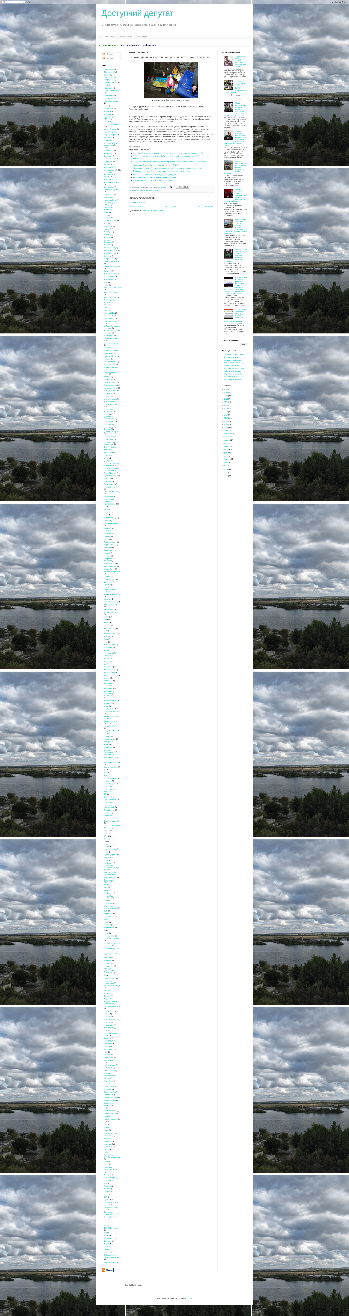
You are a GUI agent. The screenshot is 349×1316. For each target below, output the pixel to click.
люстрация (108, 647)
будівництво (108, 226)
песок (106, 901)
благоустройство (110, 200)
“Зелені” (107, 75)
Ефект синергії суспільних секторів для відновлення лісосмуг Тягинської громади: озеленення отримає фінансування (235, 226)
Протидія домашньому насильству (109, 971)
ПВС (105, 888)
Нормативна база (110, 767)
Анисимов (107, 137)
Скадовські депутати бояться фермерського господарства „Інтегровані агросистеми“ (168, 168)
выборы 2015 (109, 316)
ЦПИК (106, 1236)
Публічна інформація (112, 986)
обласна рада (109, 784)
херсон (106, 1200)
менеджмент (108, 661)
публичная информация (109, 982)
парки (106, 860)
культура (107, 636)
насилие (107, 736)
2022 (226, 399)
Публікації (109, 54)
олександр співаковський (109, 806)
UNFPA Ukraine (109, 1263)
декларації (108, 396)
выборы (107, 310)
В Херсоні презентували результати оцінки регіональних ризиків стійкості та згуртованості (235, 109)
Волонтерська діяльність (109, 301)
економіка (107, 481)
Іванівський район (110, 550)
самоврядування (110, 1041)
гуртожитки (108, 394)
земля (106, 539)
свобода (107, 1046)
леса (105, 642)
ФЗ (105, 1183)
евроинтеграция (139, 190)
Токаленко (108, 1136)
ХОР (105, 1225)
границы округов (110, 382)
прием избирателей (111, 953)
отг (105, 842)
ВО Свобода (108, 279)
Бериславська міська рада (234, 368)
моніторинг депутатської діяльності (109, 693)
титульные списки (111, 1133)
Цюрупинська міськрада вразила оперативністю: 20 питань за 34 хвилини (241, 62)
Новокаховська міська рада (234, 363)
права (106, 933)
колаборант (108, 582)
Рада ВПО (108, 999)
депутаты (107, 424)
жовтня (226, 437)
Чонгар (106, 1244)
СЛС (105, 1084)
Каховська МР (109, 579)
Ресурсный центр (110, 1019)
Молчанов (107, 681)
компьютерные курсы (112, 594)
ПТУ (105, 976)
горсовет (107, 377)
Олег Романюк (109, 802)
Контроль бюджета (111, 612)
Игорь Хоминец (109, 545)
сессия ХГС (108, 1068)
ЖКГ (105, 512)
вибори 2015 (108, 259)
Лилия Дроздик (109, 645)
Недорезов (108, 747)
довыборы (108, 455)
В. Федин (107, 235)
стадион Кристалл (111, 1119)
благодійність (109, 195)
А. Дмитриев (108, 109)
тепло (106, 1130)
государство (108, 380)
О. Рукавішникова (110, 778)
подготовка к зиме (111, 917)
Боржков (107, 218)
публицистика (109, 978)
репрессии (108, 1017)
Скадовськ (108, 1081)
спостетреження (110, 1111)
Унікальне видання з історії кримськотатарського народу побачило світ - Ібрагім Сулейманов (235, 195)
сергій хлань (108, 1058)
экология (107, 1252)
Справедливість (110, 1113)
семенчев (107, 1055)
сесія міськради (110, 1065)
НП (105, 770)
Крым (106, 631)
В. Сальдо (107, 232)
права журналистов (111, 939)
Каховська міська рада (232, 360)
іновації (106, 553)
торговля (107, 1138)
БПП (105, 223)
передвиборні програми (109, 897)
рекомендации (109, 1011)
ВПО (105, 305)
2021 (226, 402)
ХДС (105, 1197)
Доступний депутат (138, 13)
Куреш (106, 639)
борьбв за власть (110, 221)
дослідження (109, 461)
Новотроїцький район (112, 762)
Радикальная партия (112, 1006)
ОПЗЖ (106, 818)
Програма (107, 960)
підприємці (108, 903)
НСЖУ (106, 775)
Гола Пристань (109, 364)
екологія (107, 479)
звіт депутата (109, 534)
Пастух (106, 885)
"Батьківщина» (109, 69)
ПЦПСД (107, 993)
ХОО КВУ (107, 1222)
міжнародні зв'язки (111, 675)
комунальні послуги (111, 605)
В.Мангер (107, 237)
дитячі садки (108, 439)
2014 (226, 424)
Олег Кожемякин (110, 800)
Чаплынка (107, 1241)
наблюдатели (109, 709)
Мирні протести (110, 672)
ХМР (105, 1220)
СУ (105, 1122)
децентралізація (110, 437)
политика (107, 925)
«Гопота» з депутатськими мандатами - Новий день (154, 177)
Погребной (108, 914)
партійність (108, 863)
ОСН (105, 836)
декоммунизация (110, 399)
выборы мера (109, 319)
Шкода (106, 1249)
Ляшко (106, 650)
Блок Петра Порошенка (108, 209)
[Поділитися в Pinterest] (187, 187)
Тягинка (106, 1152)
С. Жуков (107, 1031)
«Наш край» (108, 88)
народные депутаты (111, 726)
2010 (226, 476)
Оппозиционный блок (112, 821)
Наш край (107, 742)
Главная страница (107, 36)
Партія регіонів (109, 877)
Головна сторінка (170, 207)
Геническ (107, 348)
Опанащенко (109, 815)
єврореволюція (109, 504)
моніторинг (108, 688)
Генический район (111, 351)
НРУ (105, 773)
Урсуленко (108, 1175)
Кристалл (107, 625)
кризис (106, 622)
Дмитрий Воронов (111, 447)
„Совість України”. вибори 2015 (110, 79)
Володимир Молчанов (112, 288)
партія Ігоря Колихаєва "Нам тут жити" (111, 868)
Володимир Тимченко (112, 292)
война (106, 285)
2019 (226, 409)
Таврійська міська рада (232, 379)
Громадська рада (110, 385)
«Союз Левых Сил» (111, 101)
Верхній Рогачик (110, 253)
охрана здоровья (110, 855)
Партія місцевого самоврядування (110, 873)
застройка (108, 531)
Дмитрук (107, 450)
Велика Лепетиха (110, 250)
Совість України (110, 1092)
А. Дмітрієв (108, 111)
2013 (226, 428)
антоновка (108, 140)
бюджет (107, 229)
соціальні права (110, 1100)
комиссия (107, 585)
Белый (106, 164)
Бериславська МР (110, 170)
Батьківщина (108, 153)
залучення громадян (112, 523)
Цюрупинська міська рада (233, 377)
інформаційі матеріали (108, 560)
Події (106, 919)
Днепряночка (109, 452)
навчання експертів (111, 712)
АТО (105, 148)
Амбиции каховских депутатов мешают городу (152, 180)
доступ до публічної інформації (111, 464)
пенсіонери (108, 893)
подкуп (106, 922)
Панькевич (108, 858)
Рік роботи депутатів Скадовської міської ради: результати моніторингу (163, 171)
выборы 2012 (109, 313)
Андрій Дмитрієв (110, 135)
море (106, 698)
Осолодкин (108, 839)
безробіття (108, 162)
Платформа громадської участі (111, 907)
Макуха (106, 656)
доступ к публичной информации (111, 469)
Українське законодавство (109, 1168)
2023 (226, 396)
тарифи (107, 1127)
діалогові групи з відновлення (110, 443)
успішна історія (110, 1178)
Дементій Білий (110, 402)
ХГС (105, 1194)
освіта (106, 831)
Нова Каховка (109, 755)
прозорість (108, 963)
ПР (105, 930)
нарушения (108, 733)
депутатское (108, 422)
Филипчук (107, 1186)
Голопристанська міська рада (235, 366)
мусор (106, 706)
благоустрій (108, 197)
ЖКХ (105, 515)
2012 (226, 470)
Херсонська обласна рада (234, 354)
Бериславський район (112, 182)
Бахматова (108, 156)
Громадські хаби (110, 391)
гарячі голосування (111, 343)
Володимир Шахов (111, 297)
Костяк (106, 617)
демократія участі (110, 405)
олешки (106, 813)
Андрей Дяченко (110, 129)
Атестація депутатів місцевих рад (111, 144)
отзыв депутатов (110, 849)
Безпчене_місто (110, 159)
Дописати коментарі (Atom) (152, 211)
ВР (105, 308)
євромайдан (108, 496)
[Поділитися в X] (182, 187)
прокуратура (108, 966)
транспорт (108, 1144)
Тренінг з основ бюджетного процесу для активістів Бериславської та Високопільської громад (235, 315)
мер (105, 664)
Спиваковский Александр (109, 1104)
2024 (226, 393)
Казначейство (109, 569)
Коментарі (109, 58)
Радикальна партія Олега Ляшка (111, 1003)
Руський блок (109, 1028)
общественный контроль (109, 790)
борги (106, 215)
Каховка (149, 190)
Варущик (107, 245)
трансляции (108, 1141)
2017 (226, 415)
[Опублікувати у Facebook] (184, 187)
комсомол (107, 599)
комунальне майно (111, 602)
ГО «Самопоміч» (110, 362)
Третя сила (108, 1147)
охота (106, 852)
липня (226, 446)
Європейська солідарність (109, 500)
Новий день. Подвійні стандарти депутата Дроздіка (154, 174)
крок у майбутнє (110, 628)
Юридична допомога (112, 1258)
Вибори (106, 256)
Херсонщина (109, 1217)
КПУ (105, 620)
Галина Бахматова (111, 338)
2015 (105, 106)
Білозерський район (111, 190)
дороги (106, 458)
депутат (107, 414)
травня (226, 453)
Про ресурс (142, 36)
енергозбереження (111, 487)
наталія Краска (109, 739)
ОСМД (106, 833)
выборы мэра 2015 (111, 321)
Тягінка (106, 1162)
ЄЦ (105, 507)
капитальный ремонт (112, 572)
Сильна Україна (110, 1071)
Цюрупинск (108, 1238)
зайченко (107, 521)
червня (226, 450)
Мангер (106, 659)
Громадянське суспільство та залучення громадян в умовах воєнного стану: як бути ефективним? (235, 87)
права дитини (109, 936)
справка (107, 1116)
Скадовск (156, 190)
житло (106, 509)
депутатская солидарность (109, 418)
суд (105, 1124)
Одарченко (108, 797)
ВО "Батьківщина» (111, 274)
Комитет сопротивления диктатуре (110, 590)
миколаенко (108, 667)
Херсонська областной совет (110, 1213)
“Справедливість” (110, 82)
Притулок (107, 958)
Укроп (106, 1172)
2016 (226, 418)
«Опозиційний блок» (111, 91)
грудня (226, 430)
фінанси (107, 1192)
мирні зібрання (109, 670)
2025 (226, 389)
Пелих (106, 890)
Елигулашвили (109, 484)
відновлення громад (111, 262)
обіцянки (107, 781)
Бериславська (109, 167)
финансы (107, 1189)
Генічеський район (111, 356)
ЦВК (105, 1233)
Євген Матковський (111, 492)
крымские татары (110, 633)
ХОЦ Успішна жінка (111, 1228)
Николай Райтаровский (109, 751)
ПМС (105, 911)
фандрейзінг (108, 1180)
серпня (226, 443)
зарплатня (108, 528)
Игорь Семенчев (110, 542)
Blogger (189, 1298)
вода (105, 282)
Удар (105, 1165)
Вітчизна (107, 271)
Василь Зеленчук (110, 248)
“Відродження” (109, 72)
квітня (225, 456)
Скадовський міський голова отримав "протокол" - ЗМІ (155, 165)
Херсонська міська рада (233, 357)
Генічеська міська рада (232, 371)
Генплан (107, 359)
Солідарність (109, 1095)
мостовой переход (111, 701)
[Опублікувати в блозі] (179, 187)
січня (225, 465)
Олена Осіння (109, 810)
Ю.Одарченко (109, 1255)
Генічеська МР (109, 353)
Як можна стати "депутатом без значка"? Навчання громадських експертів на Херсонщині (235, 255)
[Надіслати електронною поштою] (177, 187)
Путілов (107, 991)
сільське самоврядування (110, 1074)
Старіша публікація (205, 207)
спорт (106, 1108)
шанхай (107, 1247)
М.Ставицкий (109, 653)
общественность (110, 787)
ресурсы (107, 1022)
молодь (106, 678)
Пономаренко (109, 928)
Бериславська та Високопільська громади (110, 175)
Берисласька (109, 187)
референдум (109, 1025)
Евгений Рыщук (109, 473)
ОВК (105, 794)
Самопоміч (108, 1044)
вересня (226, 440)
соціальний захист (111, 1098)
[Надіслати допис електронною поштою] (171, 187)
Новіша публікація (137, 207)
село (105, 1052)
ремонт (106, 1014)
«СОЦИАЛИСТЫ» (111, 98)
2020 (226, 405)
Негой (106, 745)
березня (226, 459)
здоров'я (107, 536)
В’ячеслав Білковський (108, 241)
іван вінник (108, 548)
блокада (107, 212)
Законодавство (126, 36)
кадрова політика (110, 566)
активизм (107, 122)
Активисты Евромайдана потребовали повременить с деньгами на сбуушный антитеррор (170, 162)
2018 (226, 412)
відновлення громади (112, 266)
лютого (226, 462)
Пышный (107, 996)
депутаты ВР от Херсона (110, 428)
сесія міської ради (110, 1060)
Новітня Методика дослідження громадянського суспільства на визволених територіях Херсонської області (235, 138)
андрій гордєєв (109, 132)
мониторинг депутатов (108, 684)
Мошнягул (108, 703)
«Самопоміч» (109, 95)
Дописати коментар (140, 202)
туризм (106, 1150)
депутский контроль (111, 432)
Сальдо (106, 1038)
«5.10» (106, 85)
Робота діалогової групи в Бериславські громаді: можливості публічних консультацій (235, 167)
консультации (109, 609)
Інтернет (107, 556)
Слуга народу (109, 1086)
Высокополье (109, 336)
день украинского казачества (110, 410)
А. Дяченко (108, 114)
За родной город (110, 518)
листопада (227, 434)
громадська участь (111, 388)
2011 (226, 473)
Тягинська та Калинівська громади (112, 1156)
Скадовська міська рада (233, 374)
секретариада (109, 1049)
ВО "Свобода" (109, 277)
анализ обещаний (111, 124)
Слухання (107, 1089)
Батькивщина (109, 151)
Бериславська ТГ (110, 179)
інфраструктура (110, 563)
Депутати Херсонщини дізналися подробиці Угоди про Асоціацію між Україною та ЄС (168, 153)
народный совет (110, 731)
